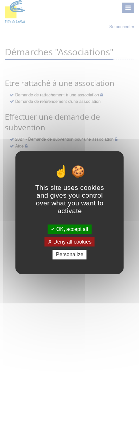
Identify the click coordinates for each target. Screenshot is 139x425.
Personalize (69, 254)
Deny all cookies (71, 242)
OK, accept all (71, 229)
